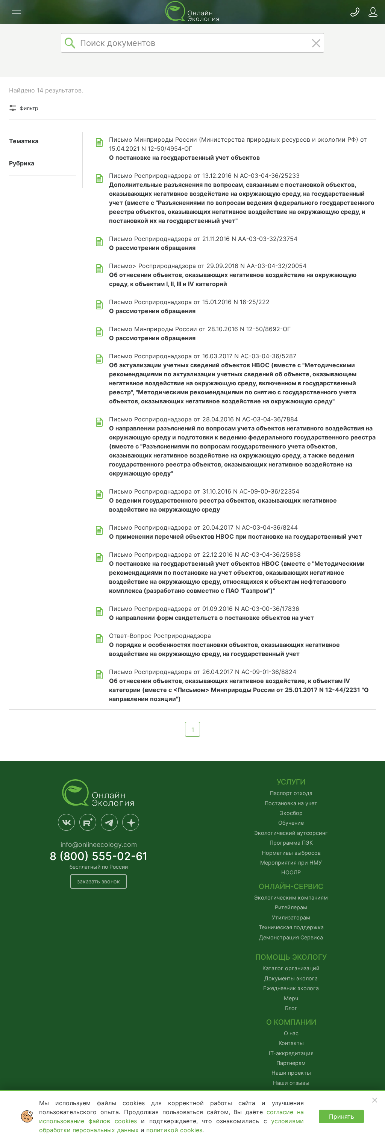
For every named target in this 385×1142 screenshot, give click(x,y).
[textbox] (192, 43)
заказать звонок (98, 881)
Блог (291, 1008)
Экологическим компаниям (291, 897)
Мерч (291, 998)
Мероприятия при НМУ (291, 862)
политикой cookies (174, 1130)
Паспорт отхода (291, 793)
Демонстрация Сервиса (291, 937)
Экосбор (291, 813)
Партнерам (291, 1063)
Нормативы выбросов (291, 853)
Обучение (291, 822)
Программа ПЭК (291, 842)
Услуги (291, 782)
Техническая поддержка (291, 927)
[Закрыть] (374, 1100)
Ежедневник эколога (291, 988)
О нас (291, 1033)
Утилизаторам (291, 917)
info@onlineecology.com (99, 844)
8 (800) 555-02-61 (99, 856)
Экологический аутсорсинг (291, 833)
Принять (341, 1116)
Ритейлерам (291, 907)
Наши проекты (291, 1072)
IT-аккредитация (291, 1053)
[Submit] (70, 43)
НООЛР (291, 872)
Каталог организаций (291, 968)
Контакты (291, 1043)
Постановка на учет (291, 803)
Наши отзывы (291, 1083)
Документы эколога (291, 978)
